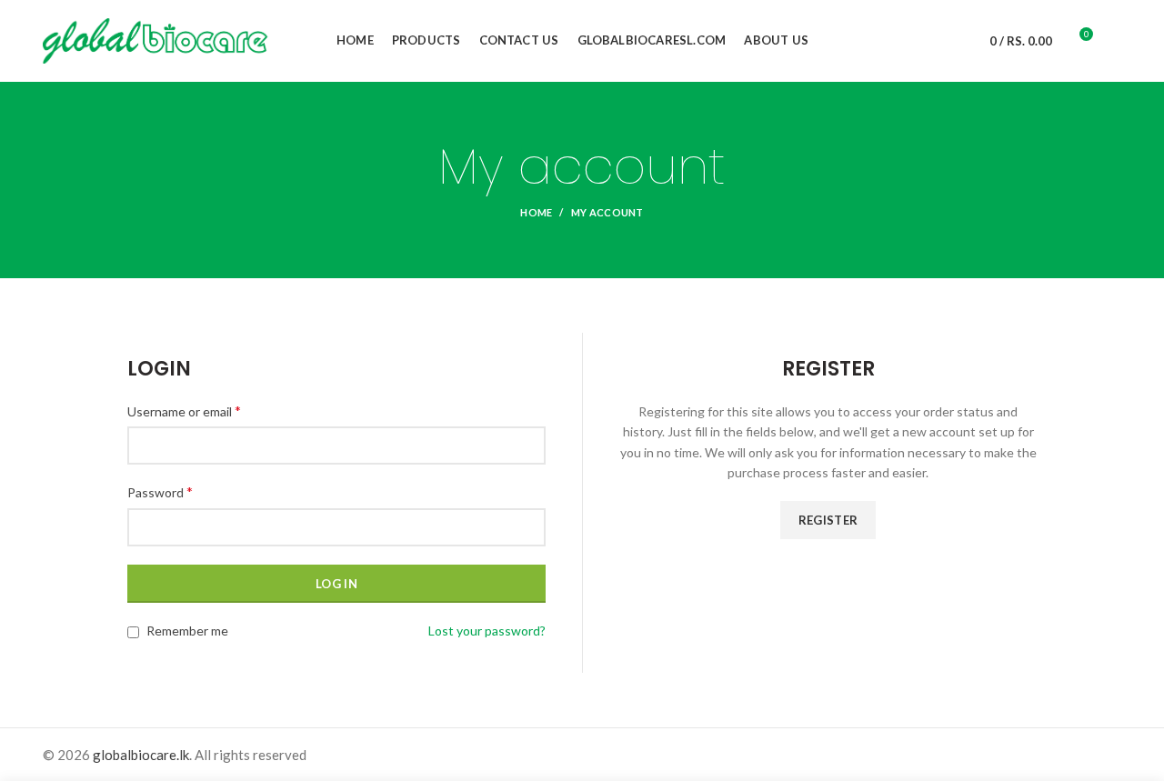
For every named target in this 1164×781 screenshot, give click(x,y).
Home (536, 212)
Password (160, 491)
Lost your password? (487, 630)
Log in (336, 583)
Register (828, 520)
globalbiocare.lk (141, 754)
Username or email (184, 410)
